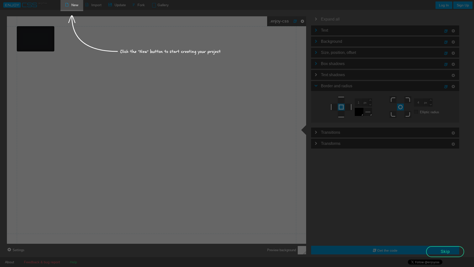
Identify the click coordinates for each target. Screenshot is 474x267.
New (74, 5)
